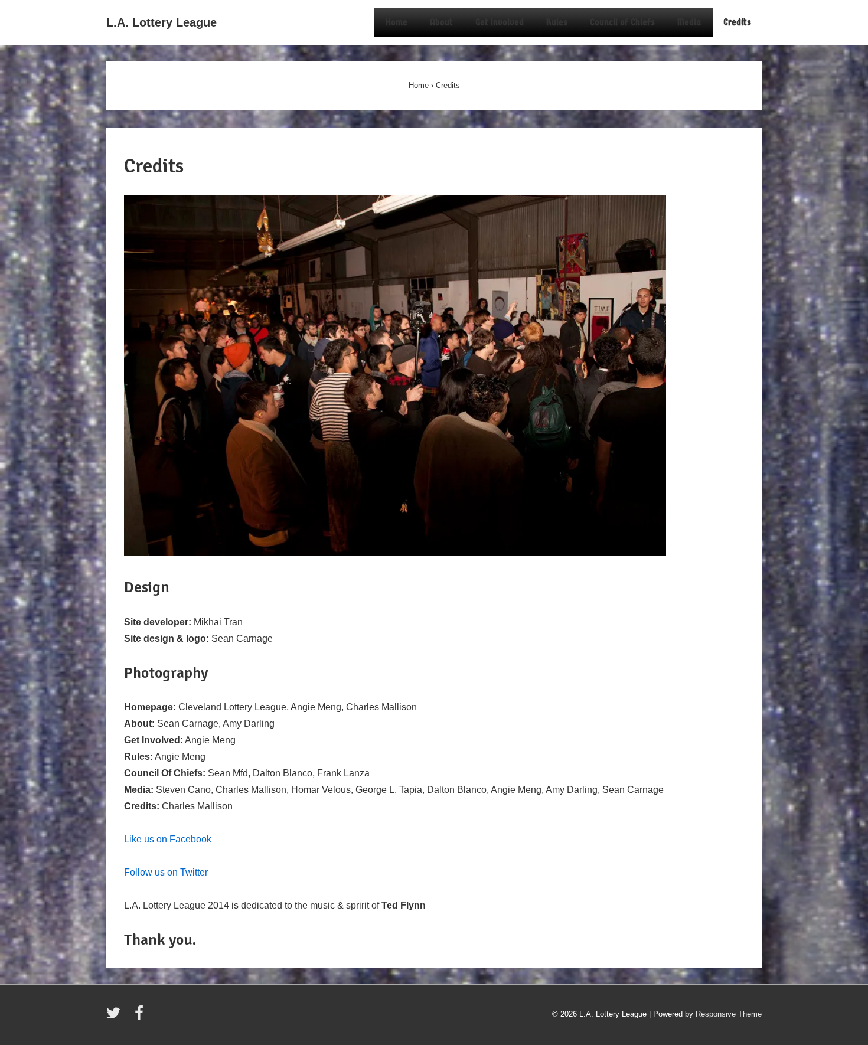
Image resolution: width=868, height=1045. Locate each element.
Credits (737, 22)
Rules (556, 22)
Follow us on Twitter (166, 872)
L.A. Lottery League (161, 22)
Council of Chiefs (622, 22)
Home (396, 22)
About (441, 22)
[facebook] (140, 1017)
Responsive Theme (729, 1014)
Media (689, 22)
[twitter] (116, 1017)
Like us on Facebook (167, 839)
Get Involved (499, 22)
